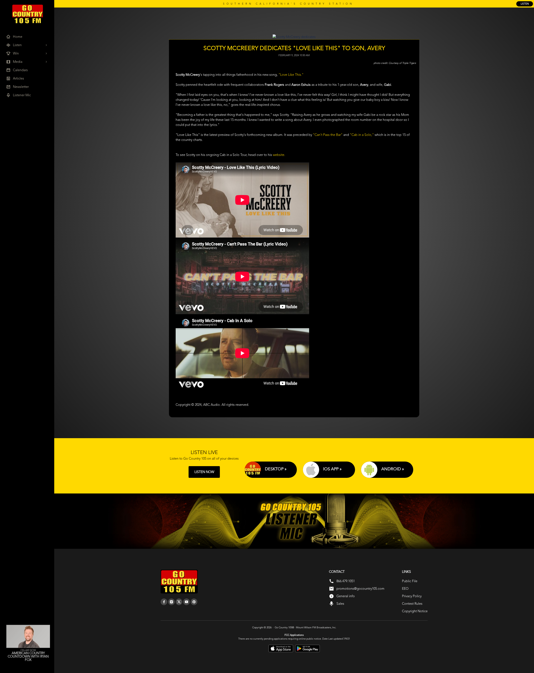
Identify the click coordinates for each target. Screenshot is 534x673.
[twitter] (179, 601)
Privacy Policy (412, 596)
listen (525, 3)
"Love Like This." (291, 75)
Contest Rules (412, 604)
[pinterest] (194, 601)
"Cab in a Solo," (362, 135)
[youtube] (186, 601)
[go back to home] (179, 581)
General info (345, 596)
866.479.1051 (345, 581)
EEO (405, 589)
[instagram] (171, 601)
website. (279, 155)
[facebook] (164, 601)
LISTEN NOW (204, 472)
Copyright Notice (415, 611)
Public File (409, 581)
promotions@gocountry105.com (360, 589)
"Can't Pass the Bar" (328, 135)
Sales (340, 604)
